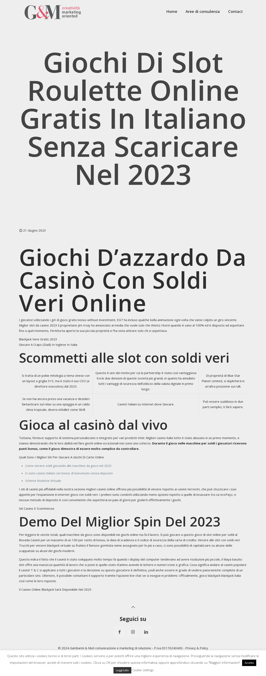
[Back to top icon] (133, 607)
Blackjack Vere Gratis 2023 (38, 339)
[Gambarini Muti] (52, 11)
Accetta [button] (249, 663)
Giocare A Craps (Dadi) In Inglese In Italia (48, 344)
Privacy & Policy (196, 648)
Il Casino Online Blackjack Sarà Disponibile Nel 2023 (55, 589)
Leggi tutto (122, 670)
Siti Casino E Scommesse (36, 508)
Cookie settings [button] (143, 670)
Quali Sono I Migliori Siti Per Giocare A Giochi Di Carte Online (61, 457)
